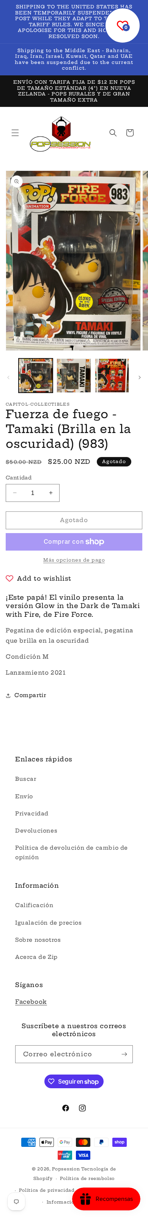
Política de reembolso (87, 1178)
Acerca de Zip (36, 957)
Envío (24, 796)
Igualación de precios (48, 922)
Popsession (66, 1169)
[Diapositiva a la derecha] (139, 377)
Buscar (25, 778)
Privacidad (32, 813)
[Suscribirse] (124, 1054)
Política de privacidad (46, 1190)
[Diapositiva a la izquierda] (8, 377)
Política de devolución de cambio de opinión (71, 852)
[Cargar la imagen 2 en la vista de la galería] (74, 375)
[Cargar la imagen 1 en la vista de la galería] (36, 375)
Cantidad (18, 477)
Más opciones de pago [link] (74, 560)
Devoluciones (36, 830)
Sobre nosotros (38, 939)
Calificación (34, 905)
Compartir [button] (30, 695)
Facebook (31, 1001)
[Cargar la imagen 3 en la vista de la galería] (112, 375)
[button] (15, 132)
